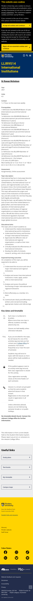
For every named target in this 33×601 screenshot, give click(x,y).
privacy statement (7, 13)
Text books (6, 467)
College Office (22, 343)
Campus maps (8, 487)
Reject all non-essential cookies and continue (15, 47)
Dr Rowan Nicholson (10, 81)
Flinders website (6, 530)
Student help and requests (9, 515)
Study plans (7, 457)
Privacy (3, 587)
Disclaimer (4, 580)
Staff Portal (4, 532)
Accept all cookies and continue (14, 25)
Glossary (4, 527)
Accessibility (5, 584)
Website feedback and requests (11, 577)
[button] (24, 55)
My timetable (7, 477)
